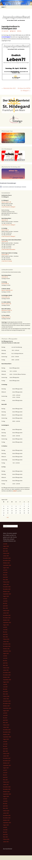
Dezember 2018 (6, 729)
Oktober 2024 (6, 563)
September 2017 (7, 765)
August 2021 (6, 653)
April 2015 (5, 834)
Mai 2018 (5, 746)
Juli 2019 (5, 713)
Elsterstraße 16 (5, 254)
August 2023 (6, 596)
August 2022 (6, 625)
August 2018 (6, 739)
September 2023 (7, 594)
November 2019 (6, 703)
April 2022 (5, 634)
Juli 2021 (5, 655)
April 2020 (5, 691)
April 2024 (5, 577)
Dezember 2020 (6, 672)
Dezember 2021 (6, 644)
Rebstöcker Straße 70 (7, 310)
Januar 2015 (6, 841)
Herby (19, 31)
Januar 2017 (6, 784)
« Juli (7, 517)
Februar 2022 (6, 639)
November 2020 (6, 675)
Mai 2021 (5, 660)
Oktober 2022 (6, 620)
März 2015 (5, 837)
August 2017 (6, 767)
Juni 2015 (5, 829)
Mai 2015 (5, 832)
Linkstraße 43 (5, 241)
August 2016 (6, 796)
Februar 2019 (6, 725)
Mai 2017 (5, 775)
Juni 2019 (5, 715)
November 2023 (6, 589)
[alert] (16, 187)
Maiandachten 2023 (9, 88)
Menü (3, 7)
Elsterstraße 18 (5, 230)
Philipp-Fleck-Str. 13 (6, 317)
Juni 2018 (5, 744)
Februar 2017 (6, 782)
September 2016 (7, 794)
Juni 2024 (5, 572)
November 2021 (6, 646)
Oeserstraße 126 (5, 297)
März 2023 (5, 608)
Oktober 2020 (6, 677)
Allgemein (13, 31)
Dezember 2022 (6, 615)
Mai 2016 (5, 803)
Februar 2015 (6, 839)
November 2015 (6, 817)
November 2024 (6, 560)
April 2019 (5, 720)
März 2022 (5, 636)
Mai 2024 (5, 574)
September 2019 (7, 708)
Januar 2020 (6, 698)
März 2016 (5, 808)
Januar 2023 (6, 613)
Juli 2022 (5, 627)
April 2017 (5, 777)
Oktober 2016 (6, 791)
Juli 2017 (5, 770)
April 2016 (5, 806)
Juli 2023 (5, 598)
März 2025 (5, 551)
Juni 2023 (5, 601)
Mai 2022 (5, 632)
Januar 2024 (6, 584)
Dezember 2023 (6, 586)
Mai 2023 (5, 603)
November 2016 (6, 789)
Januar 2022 (6, 641)
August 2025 (6, 546)
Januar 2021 (6, 670)
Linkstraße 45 (5, 220)
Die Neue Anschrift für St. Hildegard (24, 89)
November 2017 (6, 760)
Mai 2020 (5, 689)
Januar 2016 (6, 813)
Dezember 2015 (6, 815)
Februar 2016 (6, 810)
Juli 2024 (5, 570)
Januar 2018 (6, 756)
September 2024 (7, 565)
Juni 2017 (5, 772)
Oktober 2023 (6, 591)
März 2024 (5, 579)
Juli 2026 (5, 544)
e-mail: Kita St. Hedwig (7, 261)
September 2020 (7, 679)
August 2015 (6, 825)
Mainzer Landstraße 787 (7, 290)
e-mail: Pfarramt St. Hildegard (8, 207)
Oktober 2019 (6, 706)
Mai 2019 (5, 717)
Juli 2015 (5, 827)
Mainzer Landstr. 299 (6, 202)
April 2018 (5, 748)
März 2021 (5, 665)
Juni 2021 (5, 658)
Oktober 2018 (6, 734)
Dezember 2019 (6, 701)
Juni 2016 (5, 801)
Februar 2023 (6, 610)
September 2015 (7, 822)
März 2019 (5, 722)
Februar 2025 (6, 553)
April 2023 (5, 605)
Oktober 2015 (6, 820)
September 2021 (7, 651)
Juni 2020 (5, 686)
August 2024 (6, 567)
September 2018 (7, 736)
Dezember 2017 (6, 758)
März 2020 (5, 694)
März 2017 (5, 779)
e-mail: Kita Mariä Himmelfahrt (8, 249)
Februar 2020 (6, 696)
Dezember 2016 (6, 787)
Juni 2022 (5, 629)
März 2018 (5, 751)
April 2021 (5, 663)
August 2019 (6, 710)
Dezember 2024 (6, 558)
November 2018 (6, 732)
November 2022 (6, 617)
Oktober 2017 (6, 763)
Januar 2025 (6, 555)
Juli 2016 (5, 798)
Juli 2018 (5, 741)
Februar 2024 (6, 582)
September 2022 (7, 622)
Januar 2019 (6, 727)
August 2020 (6, 682)
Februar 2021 (6, 667)
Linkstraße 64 (5, 277)
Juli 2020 (5, 684)
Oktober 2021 (6, 648)
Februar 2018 (6, 753)
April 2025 (5, 548)
